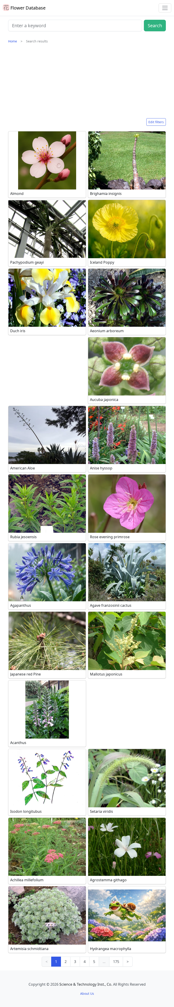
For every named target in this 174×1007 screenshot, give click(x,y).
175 (116, 961)
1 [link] (56, 961)
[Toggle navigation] (165, 7)
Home (12, 41)
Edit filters (156, 122)
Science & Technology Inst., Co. (85, 984)
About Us (87, 993)
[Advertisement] (87, 83)
